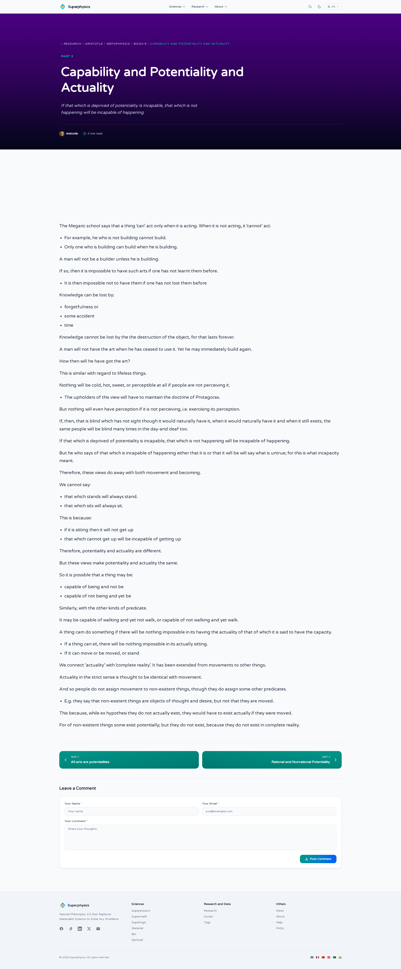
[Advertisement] (200, 181)
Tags (207, 922)
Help (279, 922)
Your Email (210, 803)
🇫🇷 (317, 957)
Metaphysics (118, 44)
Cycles (208, 916)
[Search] (310, 6)
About (218, 6)
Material (137, 928)
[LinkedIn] (80, 929)
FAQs (280, 928)
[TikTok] (71, 929)
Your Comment (76, 821)
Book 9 (140, 44)
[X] (89, 929)
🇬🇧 (311, 957)
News (280, 910)
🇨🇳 (323, 957)
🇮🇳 (340, 957)
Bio (134, 934)
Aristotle (94, 44)
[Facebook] (61, 929)
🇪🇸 (328, 957)
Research (198, 6)
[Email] (98, 929)
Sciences (175, 6)
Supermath (139, 916)
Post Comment (320, 859)
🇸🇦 (334, 957)
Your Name (73, 803)
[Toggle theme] (319, 6)
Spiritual (137, 940)
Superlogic (139, 922)
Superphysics (141, 910)
